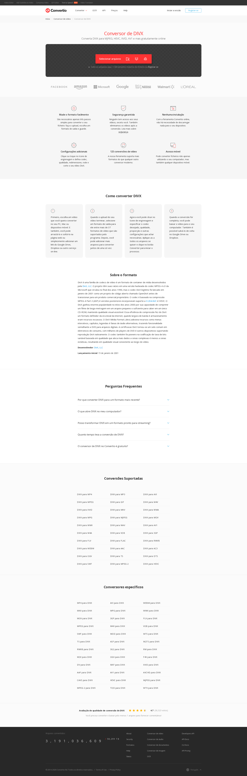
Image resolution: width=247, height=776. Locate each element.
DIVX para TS (116, 556)
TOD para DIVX (117, 688)
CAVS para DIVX (85, 680)
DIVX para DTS (150, 556)
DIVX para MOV (151, 517)
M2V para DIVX (84, 657)
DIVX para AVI (150, 494)
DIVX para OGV (84, 556)
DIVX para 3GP (150, 533)
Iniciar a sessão (174, 10)
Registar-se (193, 10)
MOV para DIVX (84, 618)
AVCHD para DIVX (152, 672)
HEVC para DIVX (118, 680)
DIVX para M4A (84, 533)
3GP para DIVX (117, 618)
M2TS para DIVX (151, 641)
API (103, 10)
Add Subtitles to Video (24, 2)
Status (128, 756)
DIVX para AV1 (150, 525)
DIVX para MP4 (84, 494)
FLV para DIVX (150, 618)
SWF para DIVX (84, 633)
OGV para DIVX (117, 657)
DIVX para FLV (84, 540)
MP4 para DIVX (84, 603)
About (128, 733)
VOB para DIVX (150, 626)
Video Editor (9, 2)
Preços (114, 10)
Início (48, 19)
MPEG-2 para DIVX (86, 688)
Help (125, 10)
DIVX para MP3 (117, 494)
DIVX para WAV (117, 525)
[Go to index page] (56, 9)
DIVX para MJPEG (118, 517)
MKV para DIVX (84, 610)
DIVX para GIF (117, 502)
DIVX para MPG (84, 517)
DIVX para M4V (150, 502)
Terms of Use (101, 770)
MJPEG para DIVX (151, 680)
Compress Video (42, 2)
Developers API (188, 733)
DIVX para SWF (84, 564)
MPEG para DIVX (85, 626)
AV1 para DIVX (117, 672)
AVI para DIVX (117, 603)
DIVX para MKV (117, 509)
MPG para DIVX (118, 610)
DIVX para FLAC (118, 540)
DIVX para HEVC (151, 564)
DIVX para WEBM (85, 548)
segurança (123, 132)
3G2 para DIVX (117, 649)
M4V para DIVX (117, 626)
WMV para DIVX (151, 610)
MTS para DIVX (150, 633)
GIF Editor (55, 2)
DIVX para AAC (117, 548)
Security (129, 739)
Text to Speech (67, 2)
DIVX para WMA (151, 509)
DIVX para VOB (117, 533)
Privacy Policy (115, 770)
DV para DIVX (83, 664)
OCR (94, 10)
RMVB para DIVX (85, 649)
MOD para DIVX (118, 633)
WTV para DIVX (150, 688)
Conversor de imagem (156, 751)
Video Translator (86, 2)
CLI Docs (185, 745)
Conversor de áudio (155, 739)
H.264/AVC (151, 300)
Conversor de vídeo (62, 19)
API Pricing (186, 751)
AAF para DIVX (84, 672)
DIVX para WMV (85, 525)
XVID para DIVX (150, 664)
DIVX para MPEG (85, 502)
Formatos (130, 745)
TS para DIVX (83, 641)
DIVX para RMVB (151, 540)
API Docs (185, 739)
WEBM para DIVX (151, 603)
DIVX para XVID (84, 509)
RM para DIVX (150, 649)
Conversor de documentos (158, 745)
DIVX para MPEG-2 (119, 564)
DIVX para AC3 (150, 548)
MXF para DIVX (117, 664)
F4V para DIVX (150, 657)
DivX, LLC (87, 286)
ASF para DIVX (117, 641)
